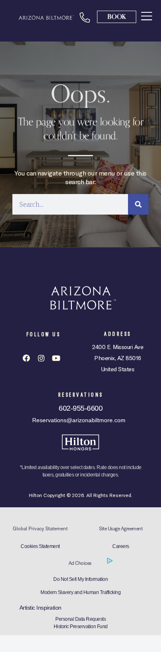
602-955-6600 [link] (80, 408)
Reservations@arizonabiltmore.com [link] (78, 420)
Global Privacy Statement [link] (40, 528)
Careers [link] (120, 546)
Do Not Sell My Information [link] (80, 579)
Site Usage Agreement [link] (120, 528)
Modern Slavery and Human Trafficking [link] (80, 592)
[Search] (138, 204)
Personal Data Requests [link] (80, 619)
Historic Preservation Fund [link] (81, 626)
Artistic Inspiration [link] (40, 607)
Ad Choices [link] (81, 563)
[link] (146, 16)
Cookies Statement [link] (40, 546)
